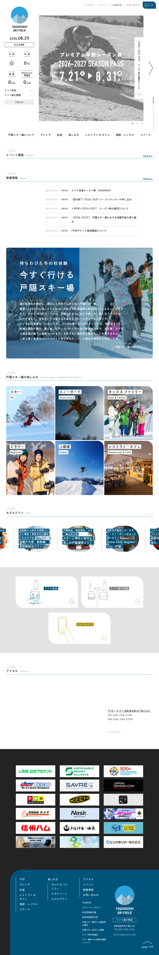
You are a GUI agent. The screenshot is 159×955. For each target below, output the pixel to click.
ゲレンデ (46, 135)
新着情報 (117, 5)
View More (114, 731)
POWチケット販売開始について (89, 231)
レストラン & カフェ (97, 135)
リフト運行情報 (13, 95)
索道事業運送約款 (90, 917)
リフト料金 (10, 90)
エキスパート (59, 893)
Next (151, 72)
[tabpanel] (91, 68)
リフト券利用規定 (90, 935)
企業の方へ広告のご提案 (93, 930)
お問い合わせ (133, 5)
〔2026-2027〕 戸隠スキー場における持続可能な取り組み (103, 219)
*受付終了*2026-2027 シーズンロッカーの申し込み (101, 199)
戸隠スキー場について (21, 135)
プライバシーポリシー (92, 907)
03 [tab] (142, 123)
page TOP (148, 947)
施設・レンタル (125, 135)
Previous (146, 514)
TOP (22, 879)
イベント (104, 5)
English (19, 102)
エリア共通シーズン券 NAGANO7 (92, 190)
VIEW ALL (148, 156)
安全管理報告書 (89, 912)
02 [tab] (137, 123)
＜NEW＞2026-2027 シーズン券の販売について (139, 64)
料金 (59, 135)
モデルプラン (59, 899)
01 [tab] (133, 123)
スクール (145, 135)
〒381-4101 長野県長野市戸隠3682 (129, 711)
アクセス (90, 5)
